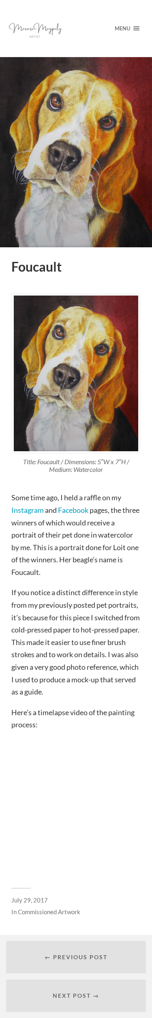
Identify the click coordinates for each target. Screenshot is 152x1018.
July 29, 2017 (29, 900)
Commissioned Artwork (49, 911)
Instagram (27, 510)
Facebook (73, 510)
